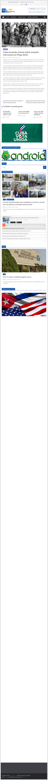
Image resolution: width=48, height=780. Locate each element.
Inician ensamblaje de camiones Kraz (23, 112)
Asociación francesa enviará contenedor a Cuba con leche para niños (13, 101)
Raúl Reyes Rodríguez (14, 207)
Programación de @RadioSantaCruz (36, 12)
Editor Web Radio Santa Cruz (15, 57)
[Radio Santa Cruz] (3, 17)
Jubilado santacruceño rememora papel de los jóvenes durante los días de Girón (35, 101)
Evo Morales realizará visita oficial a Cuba (7, 113)
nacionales (13, 17)
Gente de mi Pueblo (10, 199)
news (4, 274)
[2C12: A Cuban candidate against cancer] (24, 260)
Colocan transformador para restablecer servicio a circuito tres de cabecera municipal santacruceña (24, 203)
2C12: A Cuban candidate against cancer (17, 277)
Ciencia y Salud (21, 17)
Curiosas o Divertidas (32, 17)
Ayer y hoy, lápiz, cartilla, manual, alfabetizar (39, 113)
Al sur (7, 17)
